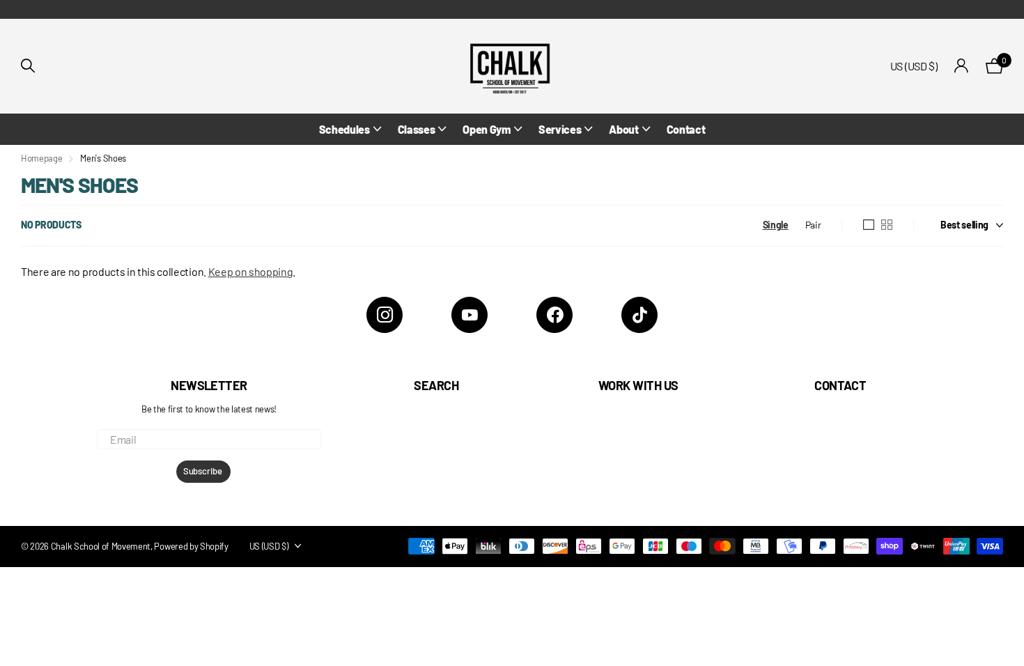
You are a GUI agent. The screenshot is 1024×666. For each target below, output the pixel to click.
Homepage (41, 158)
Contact (686, 129)
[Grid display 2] (886, 225)
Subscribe (203, 471)
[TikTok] (639, 315)
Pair (813, 225)
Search (436, 385)
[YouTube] (469, 315)
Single (776, 225)
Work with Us (638, 385)
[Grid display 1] (868, 225)
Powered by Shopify (191, 546)
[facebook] (554, 315)
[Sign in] (961, 66)
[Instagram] (384, 315)
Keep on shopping (250, 271)
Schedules (344, 129)
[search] (28, 66)
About (623, 129)
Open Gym (486, 129)
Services (559, 129)
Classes (416, 129)
